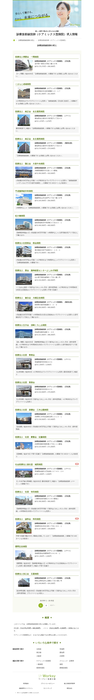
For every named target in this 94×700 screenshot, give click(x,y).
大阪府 (38, 656)
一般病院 (39, 664)
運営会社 (69, 688)
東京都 (38, 652)
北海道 (38, 649)
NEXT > (52, 605)
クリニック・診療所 (67, 661)
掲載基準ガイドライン (26, 688)
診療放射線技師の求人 (26, 40)
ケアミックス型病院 (43, 661)
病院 (61, 664)
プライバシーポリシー (48, 683)
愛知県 (62, 652)
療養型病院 (64, 668)
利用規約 (26, 683)
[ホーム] (14, 40)
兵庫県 (62, 656)
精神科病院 (40, 668)
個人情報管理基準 (69, 683)
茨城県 (62, 649)
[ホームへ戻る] (47, 27)
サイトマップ (48, 688)
